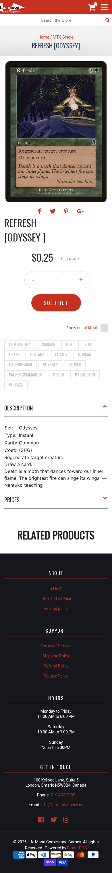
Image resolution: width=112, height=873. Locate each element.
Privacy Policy (56, 676)
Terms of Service (56, 646)
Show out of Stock (82, 327)
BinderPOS (77, 848)
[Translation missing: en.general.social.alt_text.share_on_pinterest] (67, 211)
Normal (85, 354)
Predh (58, 374)
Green (14, 354)
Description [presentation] (18, 408)
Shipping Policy (56, 656)
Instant (37, 354)
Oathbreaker (20, 364)
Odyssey (50, 364)
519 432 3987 (63, 795)
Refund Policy (56, 666)
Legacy (61, 354)
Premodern (85, 374)
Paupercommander (26, 374)
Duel (70, 344)
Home (43, 37)
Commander (19, 344)
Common (47, 344)
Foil (88, 344)
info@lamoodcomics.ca (61, 804)
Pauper (74, 364)
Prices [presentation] (12, 499)
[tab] (56, 410)
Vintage (16, 384)
